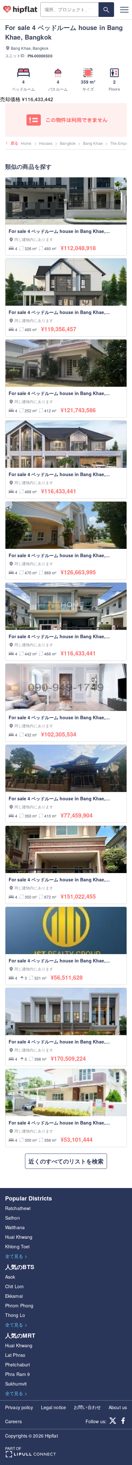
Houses (46, 143)
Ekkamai (14, 1296)
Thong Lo (15, 1315)
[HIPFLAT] (20, 9)
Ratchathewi (17, 1208)
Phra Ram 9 (17, 1374)
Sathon (12, 1218)
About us (118, 1407)
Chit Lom (14, 1286)
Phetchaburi (17, 1364)
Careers (13, 1421)
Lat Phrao (15, 1355)
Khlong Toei (17, 1246)
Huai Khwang (18, 1237)
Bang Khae (93, 143)
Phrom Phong (19, 1305)
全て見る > (16, 1256)
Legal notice (53, 1407)
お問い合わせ (87, 1407)
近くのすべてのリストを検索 (66, 1161)
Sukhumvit (16, 1383)
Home (26, 143)
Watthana (15, 1227)
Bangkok (68, 143)
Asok (10, 1277)
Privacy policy (19, 1407)
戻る (14, 143)
